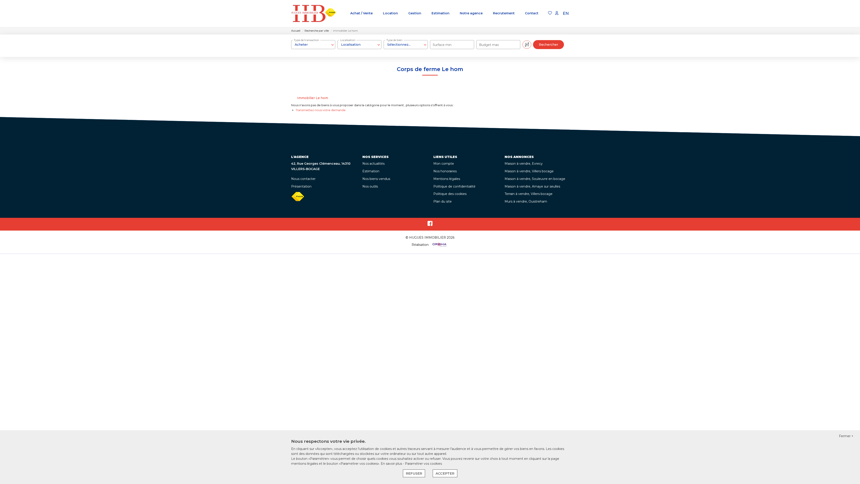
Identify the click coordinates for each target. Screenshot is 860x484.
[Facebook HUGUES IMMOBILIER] (430, 225)
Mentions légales (446, 179)
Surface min (442, 45)
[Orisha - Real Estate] (439, 244)
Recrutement (504, 13)
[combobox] (313, 44)
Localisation (347, 40)
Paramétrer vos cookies (423, 464)
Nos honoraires (445, 171)
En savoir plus (392, 464)
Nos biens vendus (376, 179)
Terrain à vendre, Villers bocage (529, 194)
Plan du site (442, 201)
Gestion (414, 13)
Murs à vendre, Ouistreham (526, 201)
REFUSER (414, 473)
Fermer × (846, 436)
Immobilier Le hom (312, 98)
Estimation (440, 13)
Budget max (489, 45)
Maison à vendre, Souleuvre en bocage (535, 179)
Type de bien (394, 40)
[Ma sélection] (550, 13)
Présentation (301, 186)
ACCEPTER (445, 473)
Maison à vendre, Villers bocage (529, 171)
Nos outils (370, 186)
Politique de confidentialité (454, 186)
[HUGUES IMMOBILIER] (313, 13)
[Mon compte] (556, 13)
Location (390, 13)
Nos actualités (373, 164)
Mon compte (443, 164)
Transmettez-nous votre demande (321, 110)
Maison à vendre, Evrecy (524, 164)
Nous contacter (303, 179)
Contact (531, 13)
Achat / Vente (361, 13)
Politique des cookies (450, 194)
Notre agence (471, 13)
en (566, 13)
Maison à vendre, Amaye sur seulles (532, 186)
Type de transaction (306, 40)
